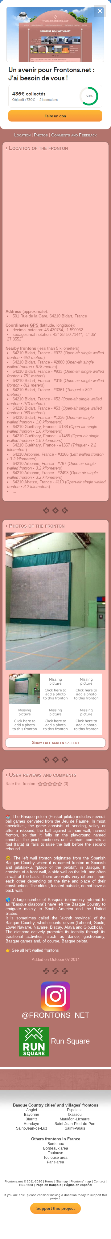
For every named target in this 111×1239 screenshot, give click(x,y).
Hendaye (31, 1124)
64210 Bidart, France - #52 (36, 399)
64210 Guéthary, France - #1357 (41, 445)
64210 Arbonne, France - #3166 (40, 454)
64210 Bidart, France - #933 (37, 371)
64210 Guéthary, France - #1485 (41, 436)
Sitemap (62, 1181)
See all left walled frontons (35, 950)
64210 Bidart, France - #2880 (38, 362)
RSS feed (26, 1184)
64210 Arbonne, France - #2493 (40, 472)
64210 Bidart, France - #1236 (38, 417)
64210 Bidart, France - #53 (36, 408)
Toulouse (55, 1153)
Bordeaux (55, 1144)
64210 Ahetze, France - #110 (38, 482)
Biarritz (31, 1119)
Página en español (78, 1184)
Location (22, 134)
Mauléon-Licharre (75, 1119)
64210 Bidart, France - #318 (37, 380)
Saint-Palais (75, 1128)
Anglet (31, 1110)
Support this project (55, 1208)
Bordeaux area (55, 1148)
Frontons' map (81, 1181)
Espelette (75, 1110)
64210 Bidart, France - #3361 (38, 389)
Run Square (70, 1041)
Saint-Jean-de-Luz (31, 1128)
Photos (41, 134)
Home (49, 1181)
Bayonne (31, 1114)
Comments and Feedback (74, 134)
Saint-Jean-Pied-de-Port (75, 1124)
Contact (99, 1181)
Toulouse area (55, 1157)
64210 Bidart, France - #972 (37, 353)
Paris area (55, 1162)
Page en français (48, 1184)
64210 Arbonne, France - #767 (39, 463)
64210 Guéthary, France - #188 (40, 426)
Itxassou (75, 1114)
